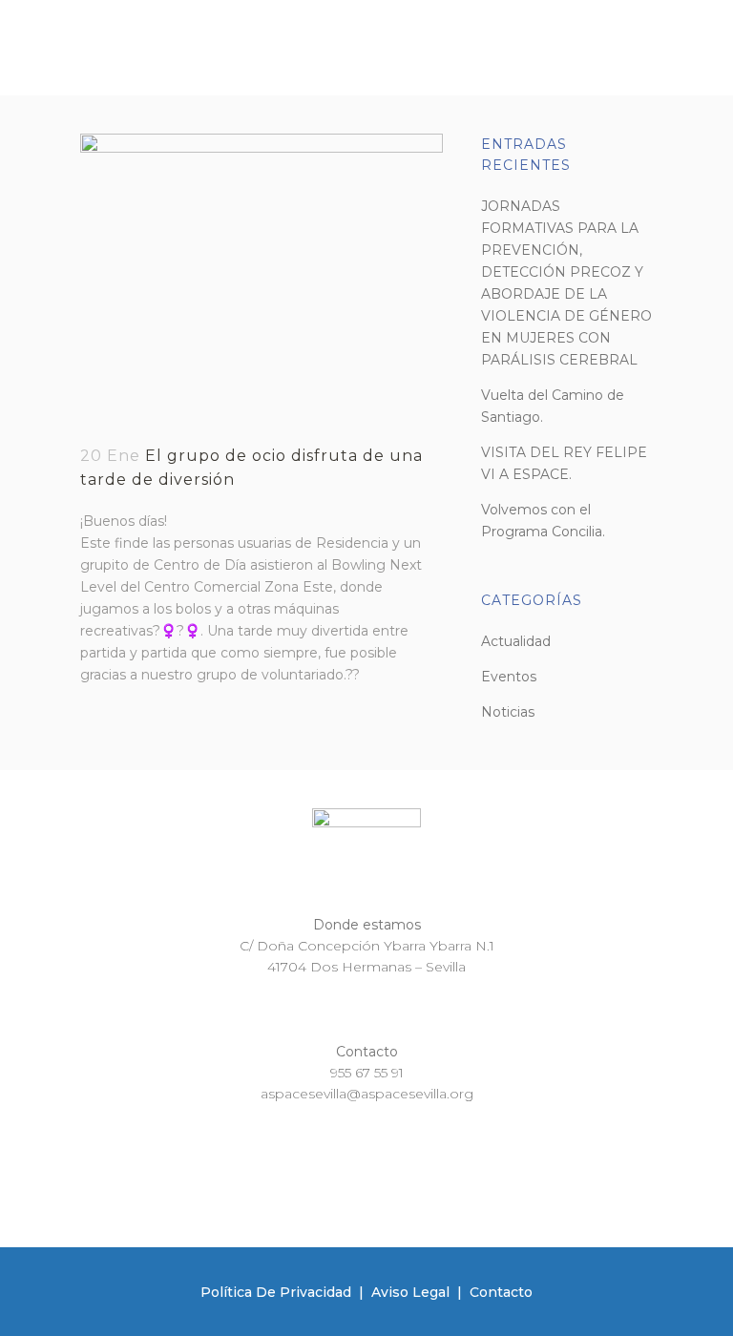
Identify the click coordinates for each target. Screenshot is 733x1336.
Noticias (507, 711)
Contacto (501, 1292)
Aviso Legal (410, 1292)
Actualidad (516, 641)
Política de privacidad (275, 1292)
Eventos (508, 676)
